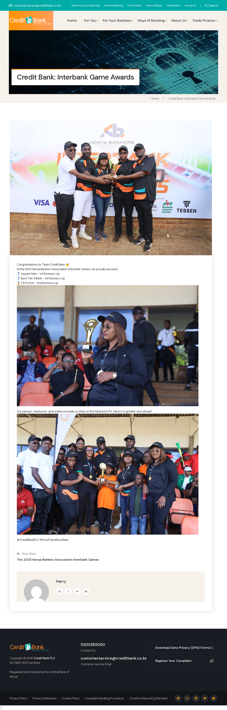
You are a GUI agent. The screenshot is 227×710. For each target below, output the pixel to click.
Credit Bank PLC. (45, 658)
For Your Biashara (117, 20)
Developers (173, 5)
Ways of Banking (151, 20)
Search (213, 5)
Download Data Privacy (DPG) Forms (182, 648)
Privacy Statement (45, 698)
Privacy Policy (18, 698)
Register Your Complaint (173, 661)
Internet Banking (113, 5)
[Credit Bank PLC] (31, 20)
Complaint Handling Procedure (104, 698)
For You (90, 20)
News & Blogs (154, 5)
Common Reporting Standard (148, 698)
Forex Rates (135, 5)
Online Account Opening (85, 5)
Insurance (190, 5)
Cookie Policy (70, 698)
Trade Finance (203, 20)
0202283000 (93, 644)
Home (72, 20)
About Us (178, 20)
